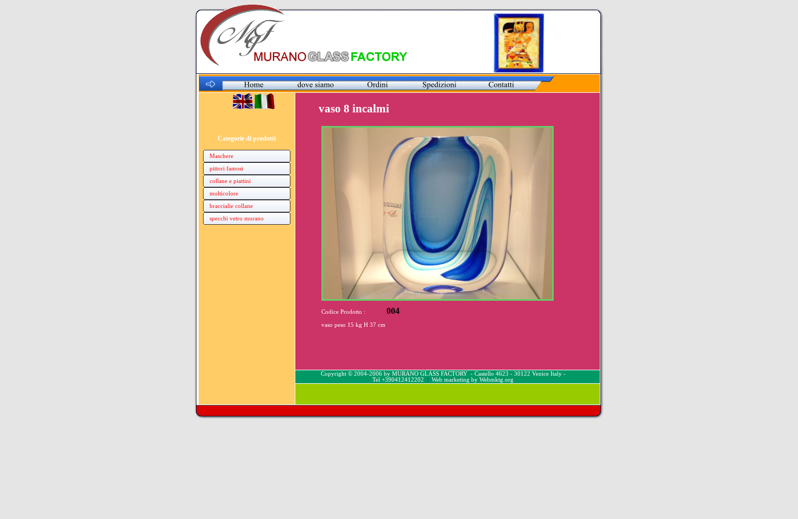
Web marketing (451, 380)
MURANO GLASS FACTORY (429, 374)
